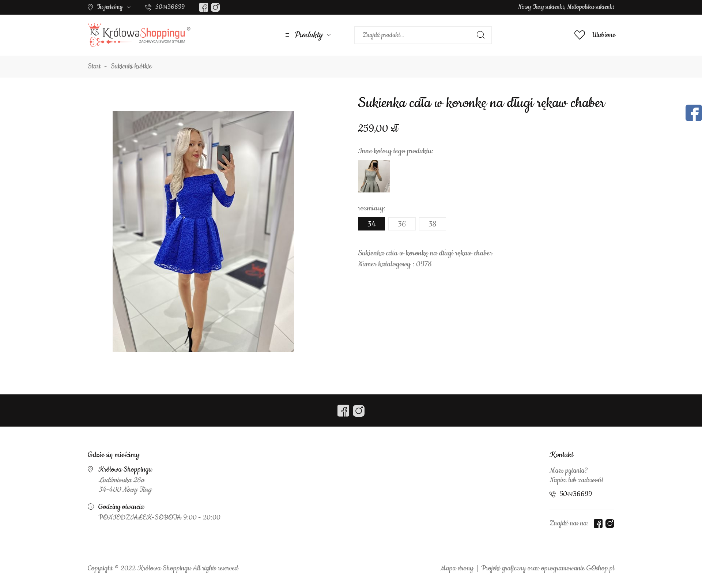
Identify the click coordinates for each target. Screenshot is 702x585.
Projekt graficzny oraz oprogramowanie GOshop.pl (547, 568)
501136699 (170, 7)
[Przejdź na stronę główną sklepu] (139, 35)
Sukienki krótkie (131, 66)
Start (94, 66)
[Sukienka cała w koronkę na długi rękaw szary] (374, 176)
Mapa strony (456, 568)
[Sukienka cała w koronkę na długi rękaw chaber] (203, 231)
